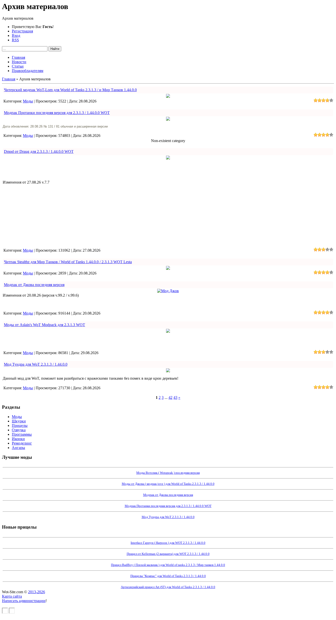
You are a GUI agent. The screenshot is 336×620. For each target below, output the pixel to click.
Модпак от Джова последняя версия (34, 285)
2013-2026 (36, 592)
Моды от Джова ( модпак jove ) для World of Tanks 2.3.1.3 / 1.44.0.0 (168, 484)
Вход (16, 35)
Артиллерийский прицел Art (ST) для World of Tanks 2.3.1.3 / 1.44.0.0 (168, 587)
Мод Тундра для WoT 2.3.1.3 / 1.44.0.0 (35, 364)
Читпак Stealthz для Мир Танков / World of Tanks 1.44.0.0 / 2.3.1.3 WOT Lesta (68, 262)
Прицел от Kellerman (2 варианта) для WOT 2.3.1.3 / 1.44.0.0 (168, 554)
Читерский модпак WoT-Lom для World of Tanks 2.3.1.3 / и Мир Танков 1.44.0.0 (70, 90)
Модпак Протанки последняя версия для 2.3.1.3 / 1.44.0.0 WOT (57, 113)
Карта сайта (12, 596)
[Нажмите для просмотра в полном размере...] (168, 96)
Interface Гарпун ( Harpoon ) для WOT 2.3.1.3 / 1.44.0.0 (168, 543)
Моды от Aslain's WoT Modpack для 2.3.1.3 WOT (44, 325)
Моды (28, 101)
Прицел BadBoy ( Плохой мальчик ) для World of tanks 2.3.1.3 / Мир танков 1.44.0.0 (168, 565)
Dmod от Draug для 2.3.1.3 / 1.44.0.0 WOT (39, 151)
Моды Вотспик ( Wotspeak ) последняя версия (168, 473)
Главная (8, 79)
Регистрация (22, 31)
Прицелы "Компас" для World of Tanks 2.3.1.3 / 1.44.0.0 (168, 576)
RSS (15, 40)
